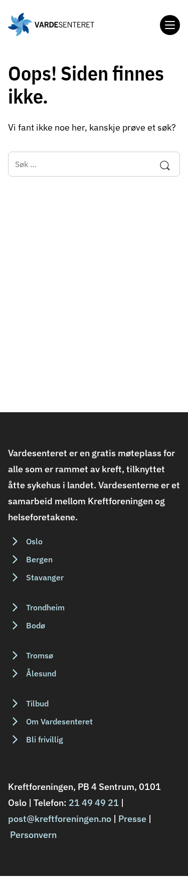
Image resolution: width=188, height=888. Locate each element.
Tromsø (39, 655)
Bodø (35, 625)
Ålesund (41, 673)
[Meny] (170, 25)
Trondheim (45, 607)
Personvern (33, 834)
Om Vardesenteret (59, 721)
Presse (132, 818)
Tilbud (37, 703)
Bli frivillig (44, 739)
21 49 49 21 (94, 802)
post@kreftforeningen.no (59, 818)
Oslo (34, 541)
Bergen (39, 559)
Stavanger (45, 577)
